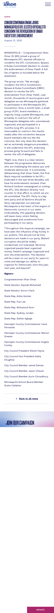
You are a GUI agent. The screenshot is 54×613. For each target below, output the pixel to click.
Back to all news (28, 398)
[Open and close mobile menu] (47, 4)
